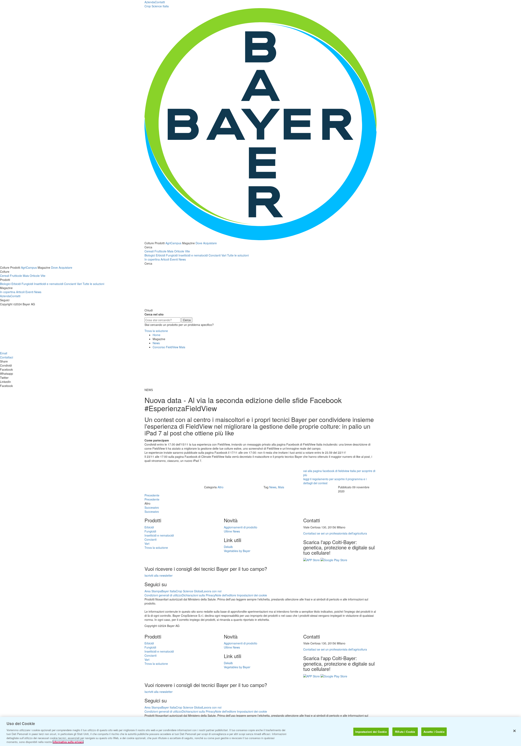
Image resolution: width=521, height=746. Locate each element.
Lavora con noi (211, 591)
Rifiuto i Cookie (405, 732)
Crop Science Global (189, 591)
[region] (260, 731)
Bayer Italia (168, 591)
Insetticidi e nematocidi (193, 255)
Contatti (160, 2)
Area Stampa (152, 591)
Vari (223, 255)
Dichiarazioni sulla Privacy (198, 595)
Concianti (215, 255)
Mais (170, 251)
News (182, 259)
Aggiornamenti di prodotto (240, 527)
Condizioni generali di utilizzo (163, 595)
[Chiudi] (514, 730)
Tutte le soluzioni (238, 255)
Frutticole (160, 251)
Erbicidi (160, 255)
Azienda (149, 2)
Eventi (174, 259)
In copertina (152, 259)
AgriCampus (173, 243)
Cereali (149, 251)
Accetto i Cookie (434, 732)
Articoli (165, 259)
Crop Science (156, 6)
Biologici (149, 255)
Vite (187, 251)
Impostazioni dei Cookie (371, 732)
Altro (220, 487)
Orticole (179, 251)
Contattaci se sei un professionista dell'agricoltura (335, 533)
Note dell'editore (225, 595)
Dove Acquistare (206, 243)
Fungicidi (172, 255)
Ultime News (232, 531)
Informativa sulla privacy (68, 742)
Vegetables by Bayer (237, 551)
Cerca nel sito (154, 314)
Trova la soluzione (156, 331)
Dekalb (228, 547)
